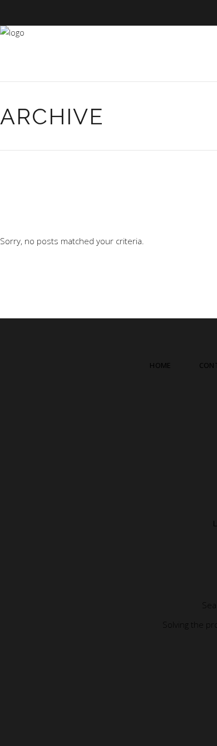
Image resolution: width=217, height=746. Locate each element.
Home (160, 365)
